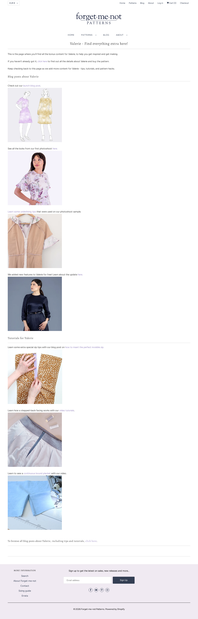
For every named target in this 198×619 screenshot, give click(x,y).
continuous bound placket (37, 473)
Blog (142, 3)
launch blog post (31, 85)
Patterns (132, 3)
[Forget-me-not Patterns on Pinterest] (102, 590)
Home (122, 3)
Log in (160, 3)
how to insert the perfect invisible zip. (84, 347)
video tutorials (66, 410)
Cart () (172, 3)
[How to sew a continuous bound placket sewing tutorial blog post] (35, 529)
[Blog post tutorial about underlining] (35, 267)
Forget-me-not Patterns (92, 609)
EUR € (12, 3)
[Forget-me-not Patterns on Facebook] (91, 590)
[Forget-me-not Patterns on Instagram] (107, 590)
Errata (25, 595)
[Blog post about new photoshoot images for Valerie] (35, 204)
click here (42, 61)
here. (55, 148)
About (151, 3)
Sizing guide (25, 590)
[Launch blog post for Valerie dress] (35, 141)
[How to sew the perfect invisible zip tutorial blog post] (35, 403)
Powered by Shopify (115, 609)
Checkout (184, 3)
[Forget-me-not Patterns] (99, 19)
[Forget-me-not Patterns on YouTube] (96, 590)
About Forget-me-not (24, 580)
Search (24, 576)
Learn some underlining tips (22, 211)
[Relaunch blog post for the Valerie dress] (35, 330)
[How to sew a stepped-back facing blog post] (35, 466)
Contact (24, 585)
